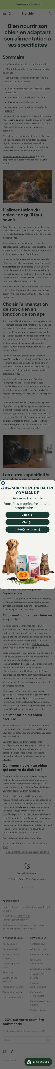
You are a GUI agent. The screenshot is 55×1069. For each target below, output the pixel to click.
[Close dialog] (3, 483)
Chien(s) (27, 515)
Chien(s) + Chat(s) (27, 529)
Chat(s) (27, 522)
